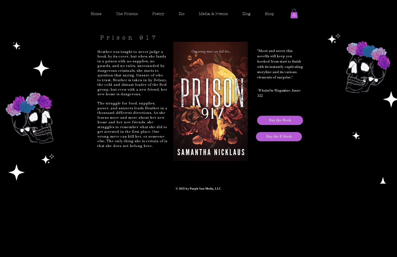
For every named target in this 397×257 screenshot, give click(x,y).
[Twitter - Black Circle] (307, 20)
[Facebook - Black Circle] (290, 20)
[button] (130, 14)
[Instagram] (298, 20)
